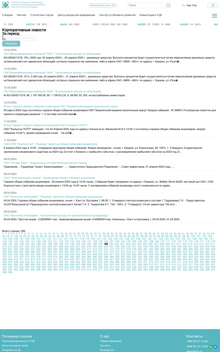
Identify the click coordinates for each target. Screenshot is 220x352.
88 (142, 236)
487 (21, 265)
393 (134, 257)
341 (55, 254)
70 (66, 236)
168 (151, 241)
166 (140, 241)
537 (89, 267)
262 (38, 249)
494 (61, 265)
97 (179, 236)
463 (100, 262)
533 (66, 267)
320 (151, 252)
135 (177, 239)
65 (45, 236)
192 (72, 244)
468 (128, 262)
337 (33, 254)
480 (196, 262)
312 (106, 252)
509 (145, 265)
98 (183, 236)
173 (179, 241)
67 (54, 236)
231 (78, 246)
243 (145, 246)
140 (206, 239)
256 (4, 249)
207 (156, 244)
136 (183, 239)
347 (89, 254)
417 (55, 259)
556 (196, 267)
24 (87, 234)
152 (61, 241)
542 (117, 267)
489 (33, 265)
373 (21, 257)
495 (66, 265)
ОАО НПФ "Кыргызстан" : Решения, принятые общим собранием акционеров (50, 144)
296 (16, 252)
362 (174, 254)
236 (106, 246)
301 (44, 252)
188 (50, 244)
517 (190, 265)
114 (60, 239)
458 (72, 262)
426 (106, 259)
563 (21, 270)
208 (162, 244)
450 (27, 262)
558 (207, 267)
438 (173, 259)
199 (111, 244)
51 (200, 234)
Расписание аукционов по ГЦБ (18, 341)
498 (83, 265)
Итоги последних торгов (15, 346)
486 (16, 265)
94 (167, 236)
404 (196, 257)
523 (10, 267)
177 (202, 241)
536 (83, 267)
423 (89, 259)
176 (196, 241)
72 (75, 236)
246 (162, 246)
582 (128, 270)
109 (33, 239)
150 (50, 241)
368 (207, 254)
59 (20, 236)
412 (27, 259)
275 (112, 249)
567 (44, 270)
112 (49, 239)
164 (128, 241)
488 (27, 265)
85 (129, 236)
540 (106, 267)
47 (183, 234)
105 (10, 239)
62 (33, 236)
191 (66, 244)
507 (134, 265)
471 (145, 262)
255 (213, 246)
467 (123, 262)
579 (112, 270)
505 (123, 265)
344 (72, 254)
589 (168, 270)
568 (50, 270)
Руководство (107, 350)
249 (179, 246)
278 (128, 249)
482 (207, 262)
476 (174, 262)
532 (61, 267)
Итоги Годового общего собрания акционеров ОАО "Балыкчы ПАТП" (45, 125)
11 (32, 234)
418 (61, 259)
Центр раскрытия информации (76, 15)
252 (196, 246)
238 (117, 246)
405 (202, 257)
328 (196, 252)
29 (107, 234)
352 (117, 254)
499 (89, 265)
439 (179, 259)
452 (38, 262)
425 (100, 259)
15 (49, 234)
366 (196, 254)
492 (50, 265)
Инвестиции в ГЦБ (151, 15)
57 (12, 236)
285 (168, 249)
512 (162, 265)
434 (151, 259)
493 (55, 265)
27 (99, 234)
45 (174, 234)
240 (128, 246)
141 (211, 239)
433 (145, 259)
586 (151, 270)
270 (83, 249)
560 (4, 270)
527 (33, 267)
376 (38, 257)
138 (194, 239)
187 (44, 244)
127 (132, 239)
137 (189, 239)
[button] (168, 5)
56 (8, 236)
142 (4, 241)
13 (40, 234)
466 (117, 262)
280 (140, 249)
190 (61, 244)
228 (61, 246)
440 (185, 259)
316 (128, 252)
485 (10, 265)
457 (66, 262)
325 (179, 252)
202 (128, 244)
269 (78, 249)
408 (4, 259)
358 (151, 254)
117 (76, 239)
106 (16, 239)
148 (38, 241)
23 (82, 234)
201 (122, 244)
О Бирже (7, 15)
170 (162, 241)
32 (120, 234)
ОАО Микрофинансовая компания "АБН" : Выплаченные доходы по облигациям (52, 91)
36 (137, 234)
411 (21, 259)
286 (174, 249)
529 (44, 267)
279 (134, 249)
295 (10, 252)
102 (204, 236)
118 (82, 239)
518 (196, 265)
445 (213, 259)
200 (117, 244)
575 (89, 270)
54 (212, 234)
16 (53, 234)
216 (207, 244)
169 (157, 241)
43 (166, 234)
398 (162, 257)
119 (87, 239)
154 (72, 241)
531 (55, 267)
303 (55, 252)
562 (16, 270)
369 (213, 254)
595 (202, 270)
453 (44, 262)
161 (112, 241)
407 (213, 257)
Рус (184, 5)
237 (112, 246)
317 (134, 252)
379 (55, 257)
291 (202, 249)
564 (27, 270)
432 (140, 259)
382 (72, 257)
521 (213, 265)
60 (24, 236)
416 (49, 259)
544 (128, 267)
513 (168, 265)
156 (83, 241)
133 (166, 239)
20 (70, 234)
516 (185, 265)
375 (33, 257)
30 (112, 234)
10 (28, 234)
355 (134, 254)
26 (95, 234)
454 (50, 262)
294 (4, 252)
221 (21, 246)
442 (196, 259)
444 (207, 259)
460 (83, 262)
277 (123, 249)
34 (128, 234)
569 (55, 270)
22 (78, 234)
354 (128, 254)
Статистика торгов (41, 15)
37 (141, 234)
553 (179, 267)
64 (41, 236)
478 (185, 262)
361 (168, 254)
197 (100, 244)
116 (71, 239)
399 (168, 257)
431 (134, 259)
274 (106, 249)
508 (140, 265)
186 (38, 244)
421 (78, 259)
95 (171, 236)
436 (162, 259)
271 (89, 249)
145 (21, 241)
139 (200, 239)
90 (150, 236)
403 (190, 257)
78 (100, 236)
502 (106, 265)
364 (185, 254)
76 (91, 236)
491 (44, 265)
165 (134, 241)
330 (207, 252)
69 (62, 236)
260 (27, 249)
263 (44, 249)
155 (78, 241)
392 (128, 257)
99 (188, 236)
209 (167, 244)
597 (213, 270)
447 (10, 262)
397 (157, 257)
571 (66, 270)
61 (29, 236)
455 (55, 262)
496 (72, 265)
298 (27, 252)
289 (190, 249)
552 (174, 267)
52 (204, 234)
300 (38, 252)
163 (123, 241)
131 (155, 239)
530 (50, 267)
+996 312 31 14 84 (197, 341)
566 (38, 270)
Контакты (105, 346)
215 (201, 244)
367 (202, 254)
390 (117, 257)
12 (36, 234)
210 (173, 244)
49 (191, 234)
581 (123, 270)
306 (72, 252)
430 (128, 259)
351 (112, 254)
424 (94, 259)
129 (144, 239)
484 (4, 265)
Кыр (189, 5)
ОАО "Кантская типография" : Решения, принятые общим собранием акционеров (53, 197)
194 (83, 244)
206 (150, 244)
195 (89, 244)
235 (100, 246)
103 (210, 236)
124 (115, 239)
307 (78, 252)
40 (154, 234)
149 (44, 241)
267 (66, 249)
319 (145, 252)
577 (100, 270)
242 (140, 246)
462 (95, 262)
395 (145, 257)
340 (50, 254)
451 (33, 262)
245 (157, 246)
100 (193, 236)
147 (33, 241)
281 (145, 249)
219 (10, 246)
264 (50, 249)
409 (10, 259)
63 (37, 236)
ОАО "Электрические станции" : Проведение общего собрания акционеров (49, 178)
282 (151, 249)
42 (162, 234)
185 (33, 244)
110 (38, 239)
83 (121, 236)
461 (89, 262)
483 (213, 262)
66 (49, 236)
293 (213, 249)
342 (61, 254)
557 (202, 267)
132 (160, 239)
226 (50, 246)
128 (138, 239)
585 (145, 270)
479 (190, 262)
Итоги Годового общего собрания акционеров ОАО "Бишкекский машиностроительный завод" (61, 106)
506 (128, 265)
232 (83, 246)
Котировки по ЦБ (11, 350)
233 (89, 246)
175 (190, 241)
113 (55, 239)
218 (4, 246)
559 (213, 267)
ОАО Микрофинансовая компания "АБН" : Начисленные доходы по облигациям (52, 54)
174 (185, 241)
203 (133, 244)
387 (100, 257)
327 (190, 252)
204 (139, 244)
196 (95, 244)
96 (175, 236)
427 (111, 259)
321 (156, 252)
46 (179, 234)
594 (196, 270)
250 (185, 246)
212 (184, 244)
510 (151, 265)
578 (106, 270)
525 (21, 267)
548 (151, 267)
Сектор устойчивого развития (117, 15)
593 (190, 270)
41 (158, 234)
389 (112, 257)
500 (95, 265)
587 (157, 270)
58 (16, 236)
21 (74, 234)
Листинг (21, 15)
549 (157, 267)
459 (78, 262)
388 (106, 257)
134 (172, 239)
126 (127, 239)
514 (173, 265)
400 (174, 257)
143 (10, 241)
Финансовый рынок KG (102, 5)
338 (38, 254)
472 (151, 262)
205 (145, 244)
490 (38, 265)
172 (174, 241)
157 (89, 241)
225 (44, 246)
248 (174, 246)
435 (156, 259)
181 (10, 244)
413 (32, 259)
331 (213, 252)
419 (66, 259)
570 (61, 270)
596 (207, 270)
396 (151, 257)
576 (95, 270)
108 (27, 239)
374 (27, 257)
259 (21, 249)
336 (27, 254)
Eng (194, 5)
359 (157, 254)
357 (145, 254)
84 (125, 236)
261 (33, 249)
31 (116, 234)
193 (78, 244)
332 (4, 254)
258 (16, 249)
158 (95, 241)
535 (78, 267)
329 (202, 252)
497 (78, 265)
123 (110, 239)
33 (124, 234)
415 (44, 259)
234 (95, 246)
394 (140, 257)
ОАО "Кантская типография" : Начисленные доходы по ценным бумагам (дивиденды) (56, 215)
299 (33, 252)
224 (38, 246)
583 (134, 270)
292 (207, 249)
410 (16, 259)
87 (137, 236)
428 (117, 259)
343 (66, 254)
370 (4, 257)
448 (16, 262)
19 (66, 234)
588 (162, 270)
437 (168, 259)
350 (106, 254)
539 (100, 267)
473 (157, 262)
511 (157, 265)
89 (146, 236)
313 (111, 252)
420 (72, 259)
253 (202, 246)
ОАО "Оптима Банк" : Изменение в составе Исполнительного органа (45, 163)
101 (198, 236)
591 (179, 270)
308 (83, 252)
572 (72, 270)
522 (4, 267)
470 (140, 262)
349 (100, 254)
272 (95, 249)
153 (66, 241)
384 (83, 257)
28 (103, 234)
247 (168, 246)
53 (208, 234)
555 (190, 267)
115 (65, 239)
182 (16, 244)
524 (16, 267)
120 (93, 239)
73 (79, 236)
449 (21, 262)
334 (16, 254)
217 (212, 244)
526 (27, 267)
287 (179, 249)
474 (162, 262)
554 (185, 267)
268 (72, 249)
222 (27, 246)
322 (162, 252)
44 (170, 234)
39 (149, 234)
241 (134, 246)
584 (140, 270)
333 (10, 254)
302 (50, 252)
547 (145, 267)
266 (61, 249)
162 (117, 241)
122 (104, 239)
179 (213, 241)
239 (123, 246)
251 (190, 246)
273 (100, 249)
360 (162, 254)
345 (78, 254)
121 (98, 239)
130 (149, 239)
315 (123, 252)
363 (179, 254)
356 (140, 254)
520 (207, 265)
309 (89, 252)
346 (83, 254)
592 (185, 270)
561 (10, 270)
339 (44, 254)
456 (61, 262)
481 (202, 262)
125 (121, 239)
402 (185, 257)
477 (179, 262)
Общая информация (111, 341)
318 (140, 252)
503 (112, 265)
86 (133, 236)
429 (123, 259)
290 (196, 249)
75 (87, 236)
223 (33, 246)
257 (10, 249)
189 (55, 244)
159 (100, 241)
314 (117, 252)
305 (66, 252)
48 (187, 234)
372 (16, 257)
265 (55, 249)
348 (95, 254)
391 (123, 257)
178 (207, 241)
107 (21, 239)
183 (21, 244)
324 (173, 252)
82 (116, 236)
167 (145, 241)
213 (190, 244)
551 (168, 267)
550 (162, 267)
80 (108, 236)
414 (38, 259)
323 (168, 252)
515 (179, 265)
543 (123, 267)
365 (190, 254)
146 (27, 241)
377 (44, 257)
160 (106, 241)
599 (10, 272)
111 (44, 239)
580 (117, 270)
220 (16, 246)
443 (202, 259)
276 (117, 249)
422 (83, 259)
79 (104, 236)
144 (16, 241)
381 (66, 257)
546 (140, 267)
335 (21, 254)
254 (207, 246)
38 (145, 234)
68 (58, 236)
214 (195, 244)
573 (78, 270)
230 (72, 246)
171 (168, 241)
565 (33, 270)
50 (195, 234)
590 (174, 270)
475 (168, 262)
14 (45, 234)
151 (55, 241)
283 (157, 249)
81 (112, 236)
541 (112, 267)
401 (179, 257)
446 (4, 262)
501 (100, 265)
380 (61, 257)
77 (96, 236)
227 (55, 246)
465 (112, 262)
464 (106, 262)
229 (66, 246)
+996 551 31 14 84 (197, 346)
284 (162, 249)
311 (100, 252)
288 (185, 249)
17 (57, 234)
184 (27, 244)
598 (4, 272)
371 (10, 257)
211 (179, 244)
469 (134, 262)
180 (4, 244)
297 (21, 252)
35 (133, 234)
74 (83, 236)
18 (61, 234)
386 (95, 257)
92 (158, 236)
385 (89, 257)
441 (190, 259)
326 (185, 252)
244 (151, 246)
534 (72, 267)
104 (4, 239)
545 (134, 267)
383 (78, 257)
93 (163, 236)
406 (207, 257)
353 (123, 254)
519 (202, 265)
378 (50, 257)
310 (95, 252)
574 (83, 270)
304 (61, 252)
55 (3, 236)
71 (70, 236)
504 (117, 265)
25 (91, 234)
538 (95, 267)
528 (38, 267)
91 (154, 236)
